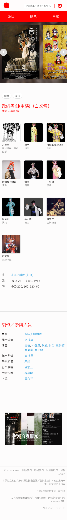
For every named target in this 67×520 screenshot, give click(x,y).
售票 (55, 16)
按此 (63, 490)
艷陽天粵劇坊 (10, 111)
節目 (11, 16)
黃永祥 (28, 378)
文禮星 (5, 144)
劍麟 (44, 345)
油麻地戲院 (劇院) (22, 275)
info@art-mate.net (58, 499)
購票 (33, 16)
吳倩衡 (5, 219)
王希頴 (50, 182)
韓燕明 (5, 256)
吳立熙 (27, 219)
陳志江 (50, 219)
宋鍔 (27, 361)
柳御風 (36, 345)
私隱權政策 (52, 470)
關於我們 (27, 470)
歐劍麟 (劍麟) (9, 182)
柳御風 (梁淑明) (55, 144)
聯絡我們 (39, 470)
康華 (26, 144)
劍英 (26, 182)
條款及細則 (61, 472)
